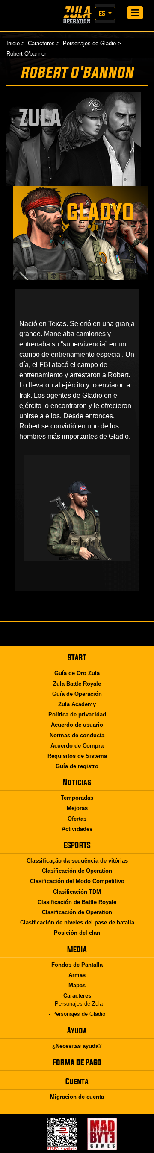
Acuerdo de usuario (77, 725)
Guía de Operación (77, 694)
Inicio (13, 43)
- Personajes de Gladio (77, 1014)
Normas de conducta (77, 735)
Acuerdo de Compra (77, 745)
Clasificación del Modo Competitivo (77, 881)
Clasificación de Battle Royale (77, 902)
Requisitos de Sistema (77, 756)
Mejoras (77, 808)
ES (103, 13)
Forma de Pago (77, 1062)
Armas (77, 975)
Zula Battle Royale (77, 684)
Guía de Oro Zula (77, 673)
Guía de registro (77, 766)
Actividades (77, 829)
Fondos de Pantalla (77, 965)
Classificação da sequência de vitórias (77, 860)
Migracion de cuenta (77, 1097)
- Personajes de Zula (77, 1003)
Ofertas (77, 819)
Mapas (77, 985)
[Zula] (77, 15)
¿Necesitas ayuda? (77, 1046)
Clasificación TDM (77, 892)
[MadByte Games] (102, 1134)
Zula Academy (77, 704)
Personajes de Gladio (89, 43)
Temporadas (77, 798)
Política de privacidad (77, 714)
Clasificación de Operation (77, 871)
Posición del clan (77, 933)
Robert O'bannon (26, 53)
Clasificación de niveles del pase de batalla (77, 922)
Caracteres (41, 43)
